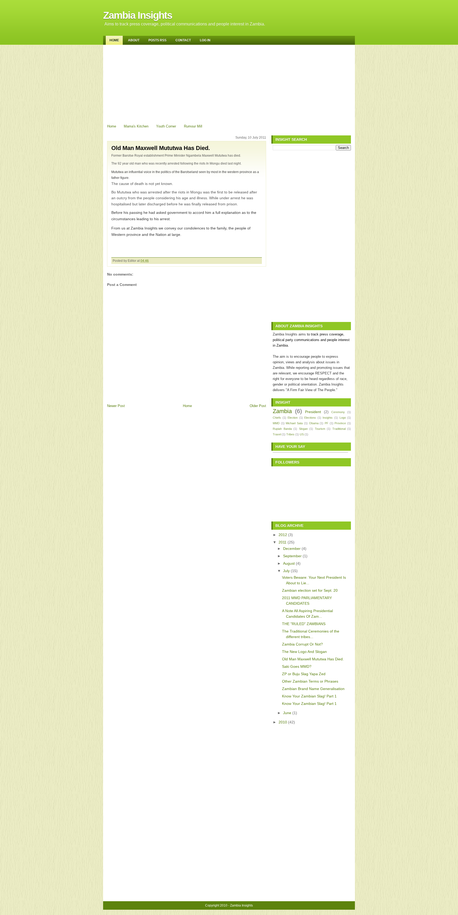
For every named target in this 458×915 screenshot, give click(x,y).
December (292, 548)
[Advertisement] (229, 83)
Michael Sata (294, 423)
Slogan (303, 428)
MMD (276, 423)
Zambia (282, 411)
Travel (277, 434)
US (302, 434)
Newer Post (116, 406)
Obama (314, 423)
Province (340, 423)
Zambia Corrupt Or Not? (302, 644)
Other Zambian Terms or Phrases (310, 681)
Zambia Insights (137, 15)
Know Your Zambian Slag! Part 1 (309, 696)
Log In (205, 40)
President (313, 412)
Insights (328, 417)
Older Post (258, 406)
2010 (283, 722)
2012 (283, 535)
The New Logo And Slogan (304, 651)
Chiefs (277, 417)
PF (326, 423)
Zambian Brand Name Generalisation (313, 689)
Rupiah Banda (282, 428)
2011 (283, 542)
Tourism (320, 428)
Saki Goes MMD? (296, 666)
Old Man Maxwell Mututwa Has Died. (160, 148)
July (286, 571)
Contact (183, 40)
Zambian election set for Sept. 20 (310, 590)
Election (293, 417)
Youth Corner (166, 126)
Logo (343, 417)
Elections (310, 417)
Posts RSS (157, 40)
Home (114, 40)
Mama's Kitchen (136, 126)
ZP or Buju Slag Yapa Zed (303, 674)
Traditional (339, 428)
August (289, 563)
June (287, 713)
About (133, 40)
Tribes (290, 434)
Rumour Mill (193, 126)
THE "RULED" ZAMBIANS (303, 624)
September (292, 556)
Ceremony (338, 412)
